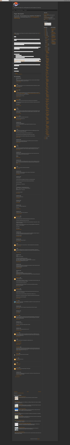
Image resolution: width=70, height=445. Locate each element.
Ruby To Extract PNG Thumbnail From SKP (47, 107)
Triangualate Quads (18, 341)
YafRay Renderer (47, 56)
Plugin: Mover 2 (21, 404)
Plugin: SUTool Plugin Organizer (47, 91)
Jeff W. (17, 300)
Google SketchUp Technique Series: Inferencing (47, 126)
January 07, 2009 (18, 241)
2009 (45, 34)
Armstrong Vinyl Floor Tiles (22, 396)
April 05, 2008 (18, 168)
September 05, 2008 (18, 213)
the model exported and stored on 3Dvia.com (33, 93)
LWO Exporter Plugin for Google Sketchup (47, 62)
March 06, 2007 (18, 87)
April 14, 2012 (18, 360)
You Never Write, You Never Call (47, 65)
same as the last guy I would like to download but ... (53, 43)
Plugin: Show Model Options (47, 104)
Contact (25, 10)
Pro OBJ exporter (38, 61)
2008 (45, 35)
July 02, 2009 (18, 325)
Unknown (17, 315)
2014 (45, 28)
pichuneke (17, 99)
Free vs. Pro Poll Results (47, 130)
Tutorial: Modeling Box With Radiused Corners (47, 80)
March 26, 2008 (18, 157)
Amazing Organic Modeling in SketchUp (47, 67)
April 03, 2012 (18, 355)
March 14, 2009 (18, 286)
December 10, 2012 (18, 369)
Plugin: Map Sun (47, 74)
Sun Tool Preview (46, 72)
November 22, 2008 (18, 229)
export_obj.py (22, 61)
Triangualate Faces (18, 343)
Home (14, 10)
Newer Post (15, 391)
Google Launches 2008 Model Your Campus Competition (47, 95)
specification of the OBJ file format (20, 60)
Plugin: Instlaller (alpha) (46, 70)
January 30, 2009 (18, 261)
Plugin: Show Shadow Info (47, 102)
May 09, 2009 (18, 319)
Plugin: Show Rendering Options (47, 99)
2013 (45, 29)
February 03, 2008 (18, 105)
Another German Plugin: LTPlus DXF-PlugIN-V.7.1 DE (46, 84)
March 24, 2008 (18, 142)
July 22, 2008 (18, 202)
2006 (45, 138)
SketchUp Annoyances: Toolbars (47, 134)
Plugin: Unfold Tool (17, 401)
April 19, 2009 (18, 303)
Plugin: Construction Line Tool (20, 420)
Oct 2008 (47, 39)
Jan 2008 (47, 136)
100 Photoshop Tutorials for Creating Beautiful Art (47, 123)
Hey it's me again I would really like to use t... (53, 40)
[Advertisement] (27, 384)
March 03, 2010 (18, 336)
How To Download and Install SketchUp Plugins (25, 423)
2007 (45, 137)
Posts (46, 23)
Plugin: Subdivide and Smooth (47, 76)
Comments (46, 24)
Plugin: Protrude (21, 415)
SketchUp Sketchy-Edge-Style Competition (47, 52)
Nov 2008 (47, 37)
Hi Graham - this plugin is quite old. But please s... (53, 37)
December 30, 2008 (18, 236)
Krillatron (17, 353)
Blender (15, 61)
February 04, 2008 (18, 119)
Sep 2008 (47, 40)
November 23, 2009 (18, 330)
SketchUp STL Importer (22, 427)
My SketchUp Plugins (19, 10)
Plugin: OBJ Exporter (17, 412)
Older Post (39, 391)
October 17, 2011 (18, 350)
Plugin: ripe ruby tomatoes (47, 89)
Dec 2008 (47, 36)
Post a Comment (17, 376)
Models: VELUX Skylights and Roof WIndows (47, 118)
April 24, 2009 (18, 308)
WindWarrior (18, 277)
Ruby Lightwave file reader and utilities (47, 58)
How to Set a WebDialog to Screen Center (47, 115)
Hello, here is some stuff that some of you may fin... (53, 33)
